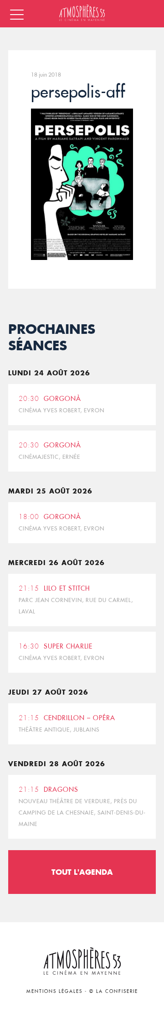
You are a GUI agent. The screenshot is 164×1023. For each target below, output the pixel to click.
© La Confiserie (113, 991)
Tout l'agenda (82, 872)
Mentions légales (54, 991)
